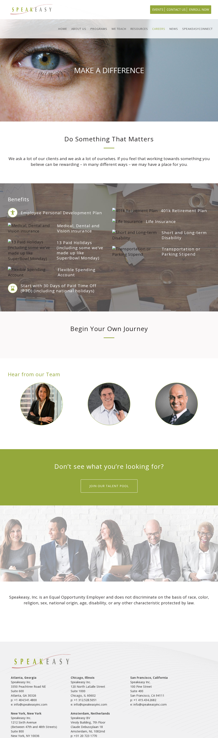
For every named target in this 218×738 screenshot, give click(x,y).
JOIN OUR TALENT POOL (109, 486)
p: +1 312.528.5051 (84, 700)
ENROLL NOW (199, 9)
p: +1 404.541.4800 (24, 700)
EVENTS (157, 9)
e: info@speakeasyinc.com (29, 704)
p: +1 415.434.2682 (143, 700)
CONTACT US (176, 9)
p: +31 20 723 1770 (84, 736)
